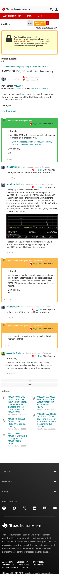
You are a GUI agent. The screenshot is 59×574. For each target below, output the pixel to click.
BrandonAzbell (13, 79)
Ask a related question (40, 23)
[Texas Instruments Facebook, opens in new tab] (14, 509)
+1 (55, 121)
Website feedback (10, 567)
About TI (6, 472)
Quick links (7, 481)
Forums (29, 16)
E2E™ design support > (13, 16)
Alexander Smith (13, 353)
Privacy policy (38, 562)
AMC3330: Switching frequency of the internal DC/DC (24, 66)
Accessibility (7, 562)
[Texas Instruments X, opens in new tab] (24, 509)
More (40, 16)
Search (51, 9)
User (56, 9)
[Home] (15, 9)
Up (4, 160)
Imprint (24, 567)
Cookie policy (22, 562)
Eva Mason (13, 120)
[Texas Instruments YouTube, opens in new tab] (55, 509)
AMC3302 (35, 88)
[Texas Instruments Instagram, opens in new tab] (4, 509)
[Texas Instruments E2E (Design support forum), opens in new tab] (45, 509)
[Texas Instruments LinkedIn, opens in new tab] (34, 509)
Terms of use (23, 565)
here (23, 94)
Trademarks (38, 565)
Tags (29, 380)
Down (11, 160)
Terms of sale (8, 565)
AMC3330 (18, 86)
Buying (5, 491)
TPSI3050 (45, 88)
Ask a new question (47, 23)
